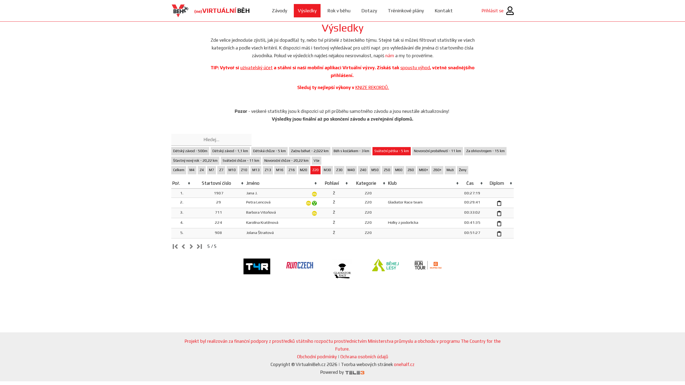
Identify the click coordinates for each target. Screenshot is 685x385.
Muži (450, 170)
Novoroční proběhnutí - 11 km (437, 151)
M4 (192, 170)
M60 (398, 170)
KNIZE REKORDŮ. (372, 87)
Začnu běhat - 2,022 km (310, 151)
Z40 (363, 170)
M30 (327, 170)
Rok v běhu (339, 10)
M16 (279, 170)
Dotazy (369, 10)
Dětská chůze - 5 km (269, 151)
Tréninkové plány (406, 10)
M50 (375, 170)
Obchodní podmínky (317, 356)
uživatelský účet (256, 67)
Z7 (221, 170)
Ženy (462, 170)
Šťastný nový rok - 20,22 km (195, 161)
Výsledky (307, 10)
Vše (316, 161)
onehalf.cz (404, 364)
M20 (303, 170)
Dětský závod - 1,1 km (230, 151)
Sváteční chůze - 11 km (241, 161)
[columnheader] (181, 183)
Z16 (291, 170)
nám (389, 55)
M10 (232, 170)
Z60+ (437, 170)
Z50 (387, 170)
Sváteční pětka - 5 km (391, 151)
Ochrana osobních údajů (364, 356)
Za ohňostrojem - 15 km (485, 151)
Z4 (202, 170)
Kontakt (444, 10)
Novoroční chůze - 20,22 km (286, 161)
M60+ (423, 170)
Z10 (244, 170)
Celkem (178, 170)
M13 (256, 170)
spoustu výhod (415, 67)
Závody (279, 10)
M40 (351, 170)
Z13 (268, 170)
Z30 (339, 170)
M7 (211, 170)
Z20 (315, 170)
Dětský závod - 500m (190, 151)
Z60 (411, 170)
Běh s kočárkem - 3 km (351, 151)
